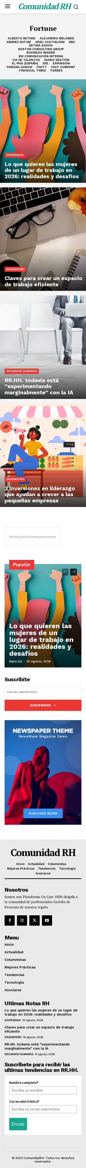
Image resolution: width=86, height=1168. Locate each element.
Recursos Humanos (21, 371)
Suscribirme (40, 705)
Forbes (56, 70)
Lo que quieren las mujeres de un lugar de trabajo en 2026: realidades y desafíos (41, 639)
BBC (72, 42)
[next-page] (73, 572)
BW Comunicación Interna (41, 56)
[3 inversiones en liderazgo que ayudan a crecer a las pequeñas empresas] (43, 455)
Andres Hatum (18, 42)
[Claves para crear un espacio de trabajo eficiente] (43, 239)
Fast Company (63, 67)
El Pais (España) (25, 63)
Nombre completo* (23, 1083)
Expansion (61, 63)
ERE (45, 63)
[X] (34, 920)
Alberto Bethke (21, 38)
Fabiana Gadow (19, 67)
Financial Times (32, 70)
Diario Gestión (56, 60)
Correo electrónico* (24, 1101)
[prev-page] (65, 572)
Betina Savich (41, 45)
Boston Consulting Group (41, 49)
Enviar (18, 1124)
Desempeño (15, 269)
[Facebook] (10, 920)
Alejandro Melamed (57, 38)
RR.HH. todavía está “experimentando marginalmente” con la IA (37, 1046)
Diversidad (15, 155)
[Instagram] (22, 920)
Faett (42, 67)
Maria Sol (15, 661)
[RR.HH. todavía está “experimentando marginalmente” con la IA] (43, 347)
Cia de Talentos (26, 60)
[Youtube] (47, 920)
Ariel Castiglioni (50, 42)
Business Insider (41, 52)
